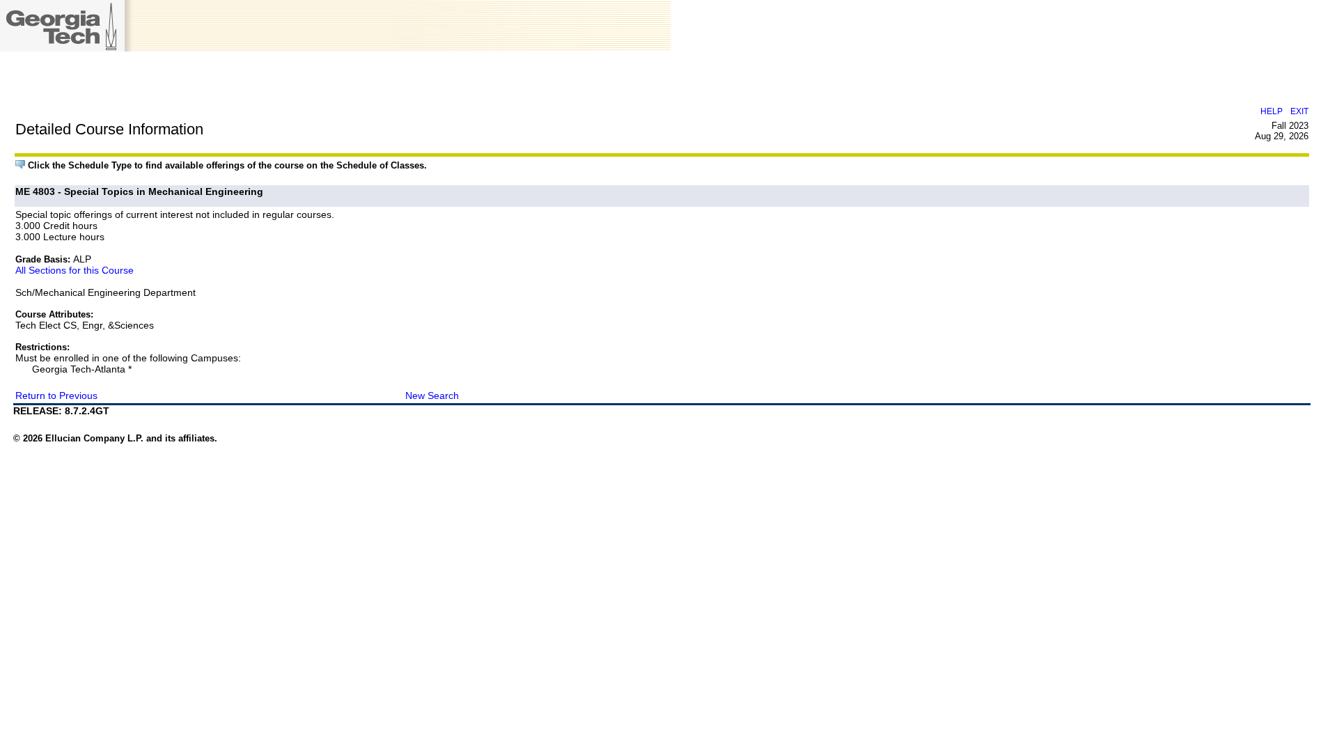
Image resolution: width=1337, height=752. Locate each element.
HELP (1271, 111)
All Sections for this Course (74, 270)
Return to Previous (56, 395)
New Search (432, 395)
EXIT (1299, 111)
